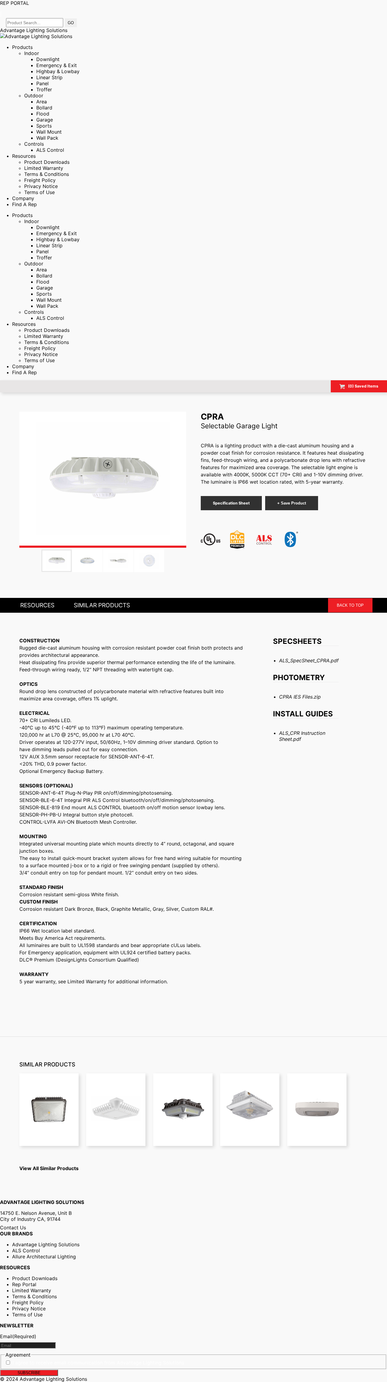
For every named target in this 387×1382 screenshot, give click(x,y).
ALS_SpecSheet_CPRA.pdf (309, 660)
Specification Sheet (231, 503)
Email (18, 1336)
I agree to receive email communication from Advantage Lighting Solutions (98, 1363)
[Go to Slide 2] (87, 560)
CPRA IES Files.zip (300, 697)
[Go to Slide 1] (56, 561)
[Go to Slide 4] (149, 560)
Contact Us (13, 1228)
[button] (102, 480)
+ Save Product (291, 503)
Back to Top (350, 605)
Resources (37, 605)
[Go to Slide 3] (118, 560)
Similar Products (102, 605)
